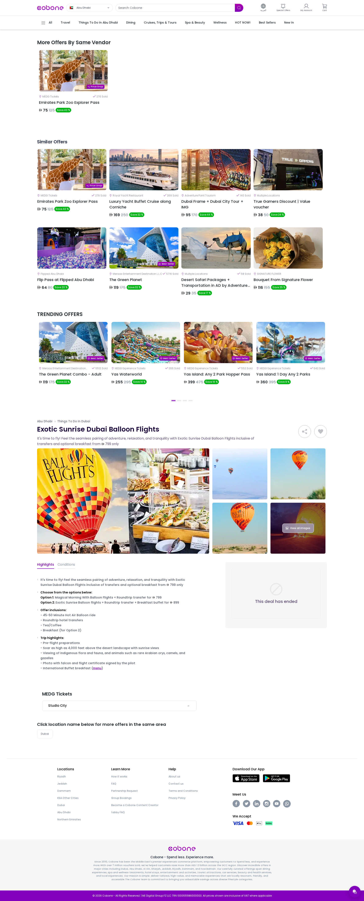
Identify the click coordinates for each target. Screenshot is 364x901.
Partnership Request (124, 791)
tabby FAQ (118, 812)
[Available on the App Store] (246, 778)
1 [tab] (173, 400)
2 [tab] (179, 400)
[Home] (50, 7)
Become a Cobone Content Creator (134, 805)
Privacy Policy (177, 798)
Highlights (45, 564)
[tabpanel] (73, 88)
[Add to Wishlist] (320, 431)
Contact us (176, 783)
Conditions (66, 564)
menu (97, 668)
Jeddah (62, 783)
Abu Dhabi (44, 421)
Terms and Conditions (183, 791)
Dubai (45, 734)
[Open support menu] (355, 892)
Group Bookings (121, 798)
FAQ (113, 783)
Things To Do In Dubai (73, 421)
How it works (119, 776)
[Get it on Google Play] (276, 778)
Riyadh (61, 776)
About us (174, 776)
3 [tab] (185, 400)
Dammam (64, 791)
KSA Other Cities (68, 798)
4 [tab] (191, 400)
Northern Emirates (69, 819)
